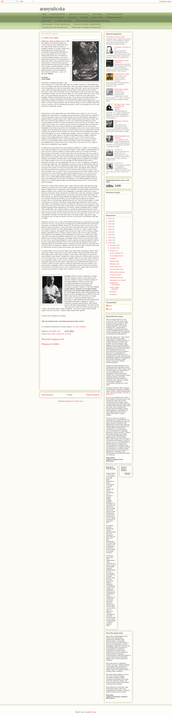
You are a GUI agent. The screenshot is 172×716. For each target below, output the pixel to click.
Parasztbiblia (84, 17)
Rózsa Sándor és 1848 (121, 74)
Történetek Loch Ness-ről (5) (115, 37)
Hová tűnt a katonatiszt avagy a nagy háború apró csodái (92, 21)
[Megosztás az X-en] (69, 331)
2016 (110, 226)
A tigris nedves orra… (116, 266)
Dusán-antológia (97, 14)
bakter (110, 305)
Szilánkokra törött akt (116, 277)
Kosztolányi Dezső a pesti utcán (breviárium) (55, 27)
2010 (110, 243)
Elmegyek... (113, 258)
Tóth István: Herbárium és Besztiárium (53, 17)
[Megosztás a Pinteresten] (73, 331)
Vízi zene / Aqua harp (116, 269)
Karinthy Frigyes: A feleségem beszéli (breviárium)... (87, 27)
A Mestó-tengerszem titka (114, 17)
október (112, 250)
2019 (110, 218)
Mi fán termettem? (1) (116, 253)
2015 (110, 229)
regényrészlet (60, 334)
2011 (110, 240)
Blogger (94, 712)
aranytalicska (52, 8)
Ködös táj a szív (115, 264)
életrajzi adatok (51, 334)
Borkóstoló (113, 291)
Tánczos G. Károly (97, 17)
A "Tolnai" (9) (118, 163)
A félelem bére (72, 17)
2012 (110, 237)
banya (110, 309)
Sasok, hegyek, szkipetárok (114, 288)
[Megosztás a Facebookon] (71, 331)
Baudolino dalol (46, 21)
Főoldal (44, 14)
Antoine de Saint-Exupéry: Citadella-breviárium (87, 24)
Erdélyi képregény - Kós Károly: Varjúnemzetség (56, 24)
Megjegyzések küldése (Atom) (74, 401)
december (113, 245)
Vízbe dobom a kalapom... (118, 272)
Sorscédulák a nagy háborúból (63, 21)
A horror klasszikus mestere (114, 14)
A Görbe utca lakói (115, 275)
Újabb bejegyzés (47, 395)
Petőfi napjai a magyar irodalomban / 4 (121, 90)
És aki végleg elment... (117, 256)
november (113, 248)
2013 (110, 234)
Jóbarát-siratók (114, 261)
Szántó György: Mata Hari (57, 14)
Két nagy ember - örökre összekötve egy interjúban (122, 105)
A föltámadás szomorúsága (115, 283)
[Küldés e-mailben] (65, 331)
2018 (110, 221)
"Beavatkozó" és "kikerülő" (118, 280)
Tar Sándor (68, 334)
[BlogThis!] (67, 331)
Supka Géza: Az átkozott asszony (79, 14)
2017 (110, 224)
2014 (110, 232)
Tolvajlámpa (113, 294)
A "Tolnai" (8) (118, 149)
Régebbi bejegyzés (93, 395)
